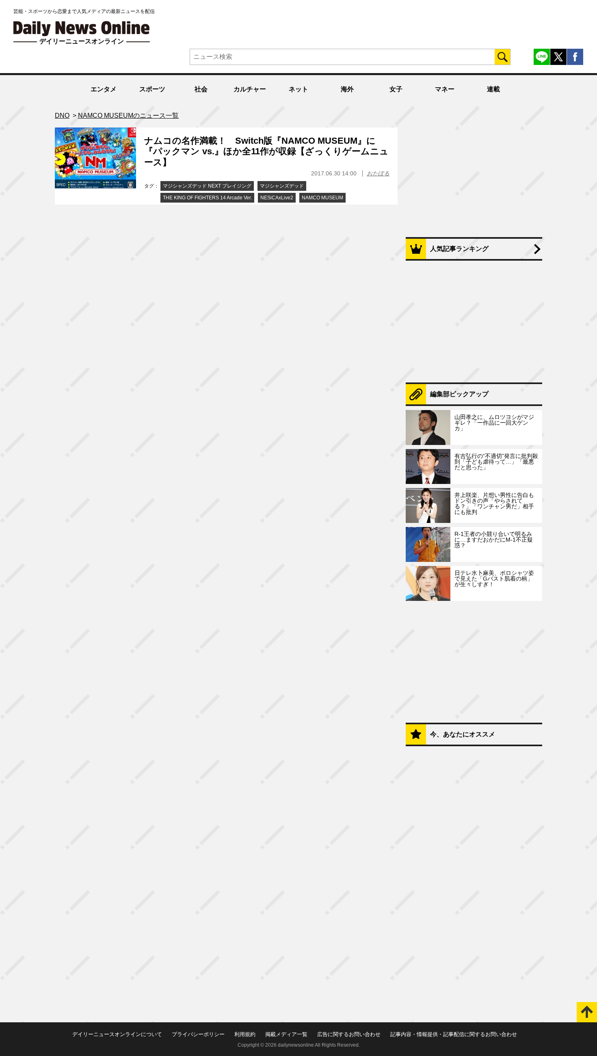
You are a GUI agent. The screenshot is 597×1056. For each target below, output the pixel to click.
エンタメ (104, 89)
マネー (444, 89)
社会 (201, 89)
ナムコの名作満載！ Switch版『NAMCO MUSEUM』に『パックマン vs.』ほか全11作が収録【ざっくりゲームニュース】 (266, 151)
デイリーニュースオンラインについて (117, 1034)
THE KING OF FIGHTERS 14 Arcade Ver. (207, 198)
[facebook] (575, 57)
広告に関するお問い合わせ (349, 1034)
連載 (493, 89)
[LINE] (542, 57)
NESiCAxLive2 (276, 198)
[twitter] (558, 57)
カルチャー (250, 89)
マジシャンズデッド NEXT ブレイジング (207, 186)
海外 (347, 89)
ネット (298, 89)
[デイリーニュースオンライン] (81, 28)
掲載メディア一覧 (286, 1034)
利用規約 (244, 1034)
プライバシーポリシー (198, 1034)
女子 (395, 89)
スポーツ (152, 89)
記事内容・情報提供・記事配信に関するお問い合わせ (453, 1034)
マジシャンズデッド (282, 186)
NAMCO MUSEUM (322, 198)
